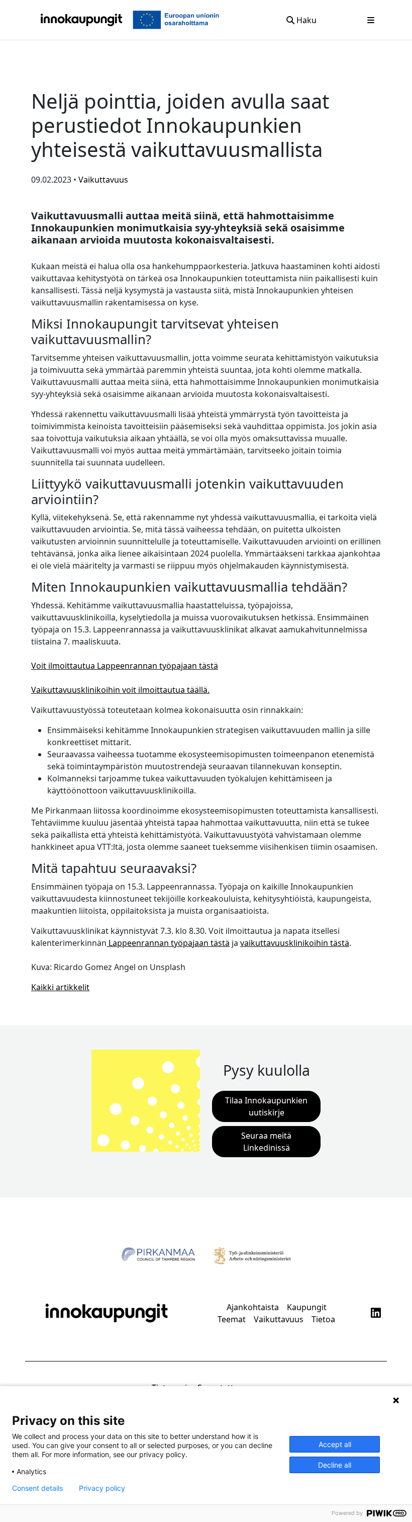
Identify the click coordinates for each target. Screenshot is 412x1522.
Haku (305, 20)
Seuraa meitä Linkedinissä (266, 1141)
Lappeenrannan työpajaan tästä (168, 942)
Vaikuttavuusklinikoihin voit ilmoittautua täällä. (120, 689)
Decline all (334, 1465)
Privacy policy (102, 1488)
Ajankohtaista (253, 1307)
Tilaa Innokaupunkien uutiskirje (266, 1106)
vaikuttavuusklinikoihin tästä (294, 942)
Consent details (37, 1488)
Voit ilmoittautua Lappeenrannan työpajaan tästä (124, 665)
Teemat (232, 1319)
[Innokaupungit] (81, 20)
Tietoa (323, 1319)
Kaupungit (307, 1307)
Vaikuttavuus (278, 1319)
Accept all (335, 1444)
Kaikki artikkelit (60, 987)
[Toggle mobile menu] (371, 20)
